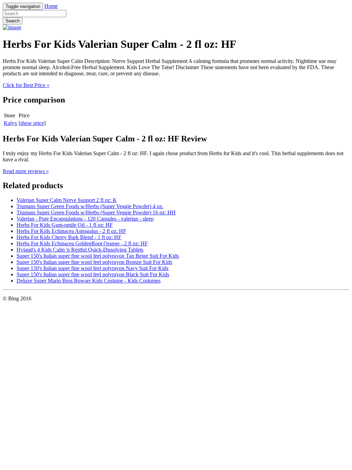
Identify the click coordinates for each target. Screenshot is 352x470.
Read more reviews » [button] (26, 171)
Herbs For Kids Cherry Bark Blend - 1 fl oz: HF (68, 237)
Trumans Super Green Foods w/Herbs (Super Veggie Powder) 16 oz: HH (96, 212)
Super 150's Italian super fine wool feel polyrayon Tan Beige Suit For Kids (97, 256)
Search (13, 20)
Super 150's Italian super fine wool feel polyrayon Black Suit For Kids (92, 274)
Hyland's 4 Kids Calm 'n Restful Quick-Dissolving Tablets (79, 250)
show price (32, 123)
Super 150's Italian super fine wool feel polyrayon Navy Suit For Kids (92, 268)
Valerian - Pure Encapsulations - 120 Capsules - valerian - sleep (85, 219)
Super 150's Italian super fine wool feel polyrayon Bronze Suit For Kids (94, 262)
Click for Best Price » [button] (26, 85)
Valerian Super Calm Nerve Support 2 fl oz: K (66, 200)
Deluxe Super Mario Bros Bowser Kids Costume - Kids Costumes (88, 281)
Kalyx (10, 123)
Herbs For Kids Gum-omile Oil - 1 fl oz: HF (64, 225)
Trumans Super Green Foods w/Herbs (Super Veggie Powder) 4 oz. (89, 206)
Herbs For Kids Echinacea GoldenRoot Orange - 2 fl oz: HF (82, 243)
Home (51, 6)
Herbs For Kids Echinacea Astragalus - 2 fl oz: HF (71, 231)
